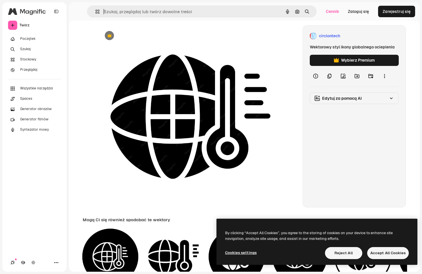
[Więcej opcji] (384, 76)
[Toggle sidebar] (56, 11)
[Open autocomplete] (95, 11)
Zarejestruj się (397, 11)
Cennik (332, 11)
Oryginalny (139, 36)
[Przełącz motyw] (33, 262)
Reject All (343, 252)
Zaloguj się (358, 11)
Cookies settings (241, 252)
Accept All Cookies (388, 252)
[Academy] (23, 262)
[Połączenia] (12, 262)
